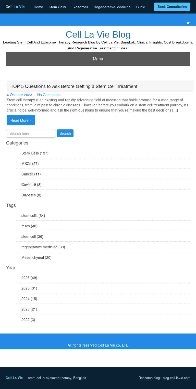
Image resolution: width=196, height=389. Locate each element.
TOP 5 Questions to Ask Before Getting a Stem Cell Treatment (74, 86)
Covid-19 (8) (31, 184)
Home (38, 6)
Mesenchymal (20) (36, 257)
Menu (98, 59)
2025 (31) (29, 288)
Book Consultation (172, 6)
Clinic (140, 6)
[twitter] (188, 23)
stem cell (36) (32, 236)
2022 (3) (28, 319)
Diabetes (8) (31, 194)
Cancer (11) (31, 173)
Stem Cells (57, 6)
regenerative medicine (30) (43, 246)
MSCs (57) (30, 163)
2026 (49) (29, 277)
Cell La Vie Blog (98, 34)
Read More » (21, 120)
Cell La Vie (14, 377)
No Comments (48, 94)
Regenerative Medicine (112, 6)
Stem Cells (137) (34, 152)
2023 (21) (29, 309)
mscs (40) (29, 225)
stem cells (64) (33, 215)
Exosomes (79, 6)
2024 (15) (29, 298)
